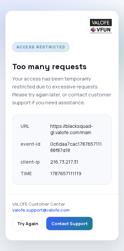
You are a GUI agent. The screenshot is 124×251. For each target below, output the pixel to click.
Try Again (27, 223)
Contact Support (69, 223)
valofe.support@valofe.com (40, 210)
